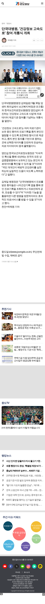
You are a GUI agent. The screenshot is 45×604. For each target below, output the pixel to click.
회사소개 (27, 572)
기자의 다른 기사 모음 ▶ (10, 261)
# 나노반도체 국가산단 (36, 526)
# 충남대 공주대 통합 (9, 545)
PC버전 (18, 572)
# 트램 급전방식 (19, 534)
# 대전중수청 (8, 526)
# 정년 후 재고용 (36, 539)
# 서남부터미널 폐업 (25, 546)
